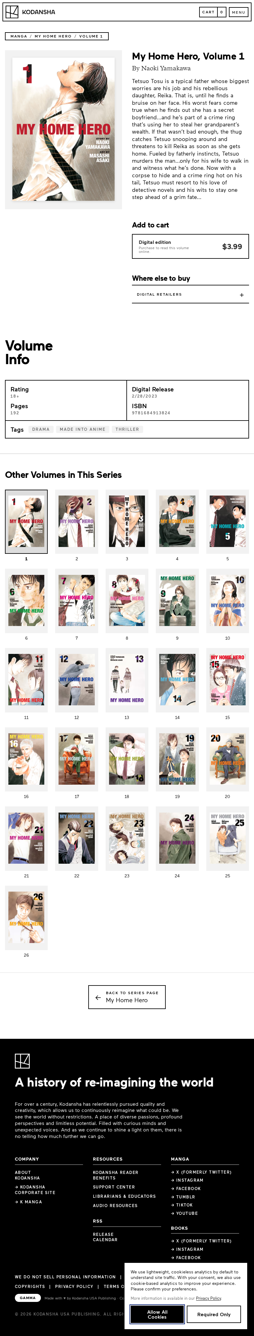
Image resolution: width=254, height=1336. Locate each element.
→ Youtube (184, 1213)
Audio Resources (115, 1205)
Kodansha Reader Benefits (116, 1175)
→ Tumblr (183, 1196)
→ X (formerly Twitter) (201, 1172)
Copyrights (30, 1286)
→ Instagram (187, 1180)
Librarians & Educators (124, 1196)
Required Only (213, 1314)
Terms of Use (121, 1286)
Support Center (114, 1186)
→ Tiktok (182, 1204)
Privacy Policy (74, 1286)
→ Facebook (186, 1188)
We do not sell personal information (65, 1277)
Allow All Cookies (157, 1314)
